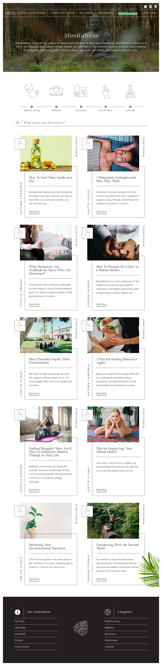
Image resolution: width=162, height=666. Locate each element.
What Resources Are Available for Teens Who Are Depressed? (50, 270)
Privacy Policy (22, 646)
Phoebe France (88, 293)
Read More (34, 211)
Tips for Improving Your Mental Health (114, 450)
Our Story (20, 621)
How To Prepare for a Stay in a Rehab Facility (117, 268)
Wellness (86, 12)
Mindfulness (127, 12)
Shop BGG (20, 634)
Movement (105, 12)
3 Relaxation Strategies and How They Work (116, 179)
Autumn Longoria (21, 198)
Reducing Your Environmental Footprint (47, 546)
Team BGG (20, 627)
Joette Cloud (88, 201)
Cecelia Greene (21, 293)
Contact (19, 640)
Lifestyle (149, 12)
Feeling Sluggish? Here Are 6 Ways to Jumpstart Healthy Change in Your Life (50, 452)
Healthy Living (64, 12)
